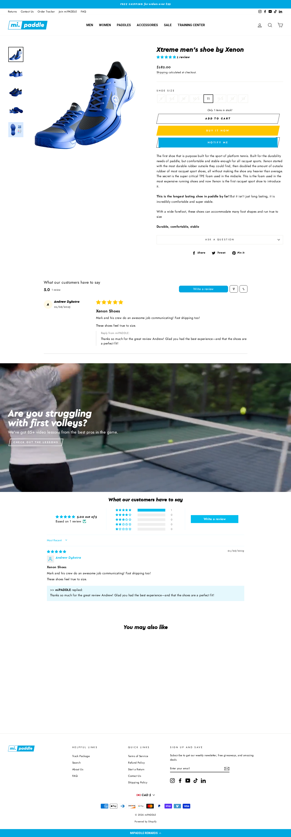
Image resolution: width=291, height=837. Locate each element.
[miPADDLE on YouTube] (187, 780)
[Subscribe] (226, 768)
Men (89, 25)
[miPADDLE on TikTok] (195, 780)
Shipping (162, 72)
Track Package (81, 756)
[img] (56, 551)
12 (232, 98)
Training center (191, 25)
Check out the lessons (35, 442)
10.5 (196, 98)
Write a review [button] (215, 519)
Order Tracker (46, 11)
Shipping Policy (137, 782)
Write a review (203, 289)
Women (105, 25)
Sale (168, 25)
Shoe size (166, 90)
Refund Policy (136, 763)
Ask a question (219, 239)
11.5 (220, 98)
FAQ (83, 11)
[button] (145, 833)
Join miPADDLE (68, 11)
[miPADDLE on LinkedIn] (203, 780)
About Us (77, 769)
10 (183, 98)
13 (243, 98)
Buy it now (218, 130)
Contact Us (27, 11)
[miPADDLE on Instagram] (172, 780)
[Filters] (234, 289)
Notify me (218, 142)
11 (208, 98)
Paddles (124, 25)
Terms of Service (138, 756)
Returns (12, 11)
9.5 (172, 98)
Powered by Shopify (145, 821)
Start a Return (136, 769)
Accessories (147, 25)
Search (76, 763)
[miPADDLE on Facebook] (180, 780)
